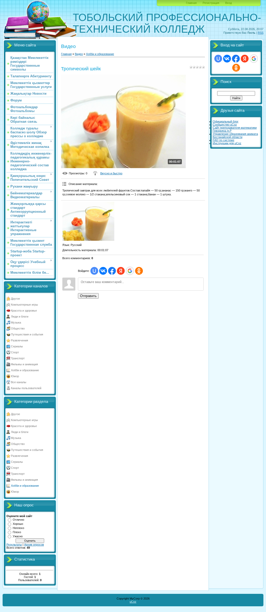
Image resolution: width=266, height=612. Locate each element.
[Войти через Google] (130, 271)
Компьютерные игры (24, 304)
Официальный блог (225, 121)
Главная (191, 2)
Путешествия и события (27, 334)
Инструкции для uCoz (227, 143)
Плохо (17, 532)
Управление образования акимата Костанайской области (235, 135)
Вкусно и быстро (111, 173)
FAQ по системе (223, 140)
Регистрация (211, 2)
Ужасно (18, 536)
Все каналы (18, 382)
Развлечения (19, 340)
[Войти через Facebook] (112, 271)
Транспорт (18, 358)
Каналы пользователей (26, 388)
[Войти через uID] (94, 271)
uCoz (133, 601)
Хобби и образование (25, 370)
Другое (15, 298)
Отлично (18, 519)
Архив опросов (34, 544)
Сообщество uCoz (225, 124)
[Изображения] (88, 221)
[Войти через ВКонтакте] (103, 271)
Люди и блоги (19, 316)
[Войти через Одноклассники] (139, 271)
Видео (79, 54)
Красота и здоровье (24, 310)
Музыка (16, 322)
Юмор (15, 376)
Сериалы (17, 346)
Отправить (88, 296)
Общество (18, 328)
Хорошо (18, 523)
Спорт (15, 352)
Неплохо (18, 528)
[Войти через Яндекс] (121, 271)
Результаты (14, 544)
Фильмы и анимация (24, 364)
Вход (228, 2)
